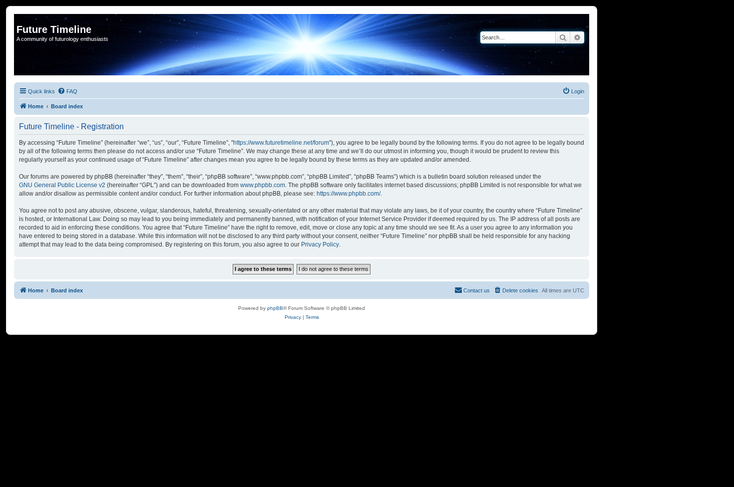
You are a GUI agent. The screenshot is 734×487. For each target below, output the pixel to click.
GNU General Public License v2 (62, 185)
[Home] (22, 18)
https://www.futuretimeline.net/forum (281, 142)
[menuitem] (67, 91)
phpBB (275, 308)
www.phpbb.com (262, 185)
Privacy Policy (320, 244)
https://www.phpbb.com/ (348, 193)
